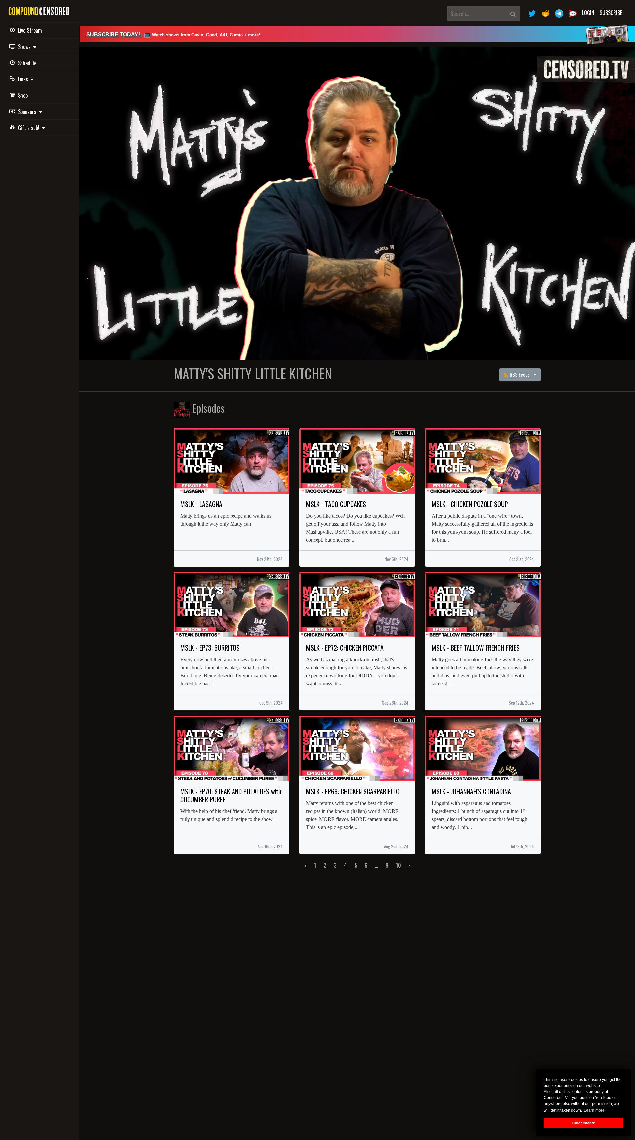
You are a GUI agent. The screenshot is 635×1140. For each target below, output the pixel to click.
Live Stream (30, 30)
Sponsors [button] (28, 112)
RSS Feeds (519, 374)
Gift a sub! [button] (30, 128)
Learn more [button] (594, 1110)
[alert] (357, 34)
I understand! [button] (583, 1123)
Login (588, 13)
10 (398, 865)
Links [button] (24, 79)
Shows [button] (25, 47)
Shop (23, 95)
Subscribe (611, 13)
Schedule (27, 63)
